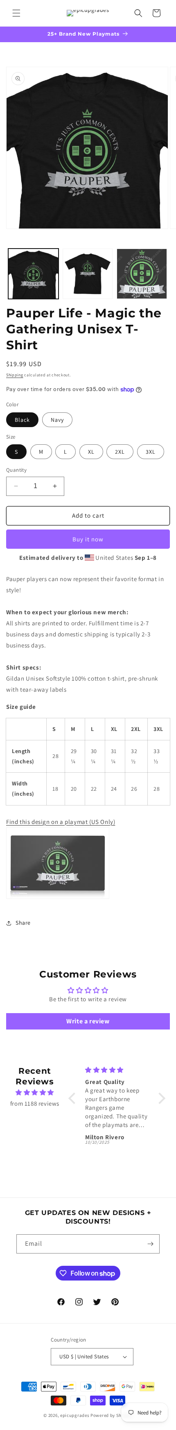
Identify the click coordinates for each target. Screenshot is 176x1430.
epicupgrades (74, 1415)
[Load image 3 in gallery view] (142, 274)
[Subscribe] (150, 1244)
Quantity (16, 469)
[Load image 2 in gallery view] (88, 274)
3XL (151, 451)
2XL (120, 451)
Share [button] (23, 922)
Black (22, 419)
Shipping (14, 375)
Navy (57, 419)
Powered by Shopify (111, 1415)
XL (91, 451)
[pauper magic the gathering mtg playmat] (57, 898)
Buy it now (88, 539)
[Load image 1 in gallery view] (33, 274)
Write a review (87, 1021)
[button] (16, 13)
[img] (34, 1092)
